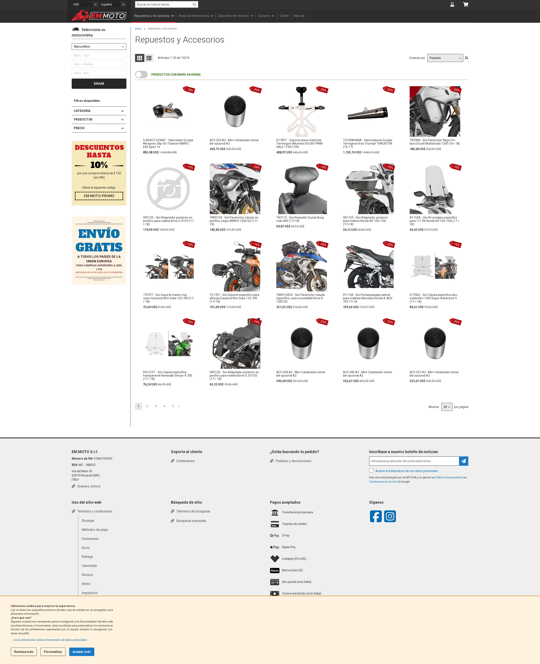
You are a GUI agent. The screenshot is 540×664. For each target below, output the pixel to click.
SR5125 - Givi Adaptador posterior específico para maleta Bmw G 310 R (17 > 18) (168, 221)
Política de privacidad (448, 477)
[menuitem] (154, 16)
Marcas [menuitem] (299, 15)
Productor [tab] (83, 119)
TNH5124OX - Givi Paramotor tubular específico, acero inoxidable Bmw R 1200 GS (300, 298)
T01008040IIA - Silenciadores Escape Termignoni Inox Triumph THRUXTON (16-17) (367, 143)
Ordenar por (417, 58)
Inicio (138, 28)
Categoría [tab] (82, 111)
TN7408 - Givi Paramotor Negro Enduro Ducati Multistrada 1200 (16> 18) (435, 141)
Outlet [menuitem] (284, 15)
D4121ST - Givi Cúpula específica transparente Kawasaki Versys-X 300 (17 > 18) (167, 375)
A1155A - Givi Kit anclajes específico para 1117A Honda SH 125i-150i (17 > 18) (434, 221)
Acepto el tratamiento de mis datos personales (406, 471)
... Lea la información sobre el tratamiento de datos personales (49, 639)
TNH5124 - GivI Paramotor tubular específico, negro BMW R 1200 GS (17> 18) (234, 221)
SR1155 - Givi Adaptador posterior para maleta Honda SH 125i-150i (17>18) (365, 221)
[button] (85, 4)
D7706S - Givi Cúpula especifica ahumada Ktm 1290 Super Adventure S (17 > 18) (434, 298)
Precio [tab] (79, 128)
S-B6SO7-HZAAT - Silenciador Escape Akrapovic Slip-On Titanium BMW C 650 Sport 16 (168, 143)
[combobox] (166, 4)
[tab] (99, 33)
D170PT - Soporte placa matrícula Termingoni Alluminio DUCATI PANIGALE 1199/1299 (299, 143)
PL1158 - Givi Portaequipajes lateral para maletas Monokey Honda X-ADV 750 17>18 (367, 298)
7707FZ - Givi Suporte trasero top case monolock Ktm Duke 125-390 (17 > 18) (168, 298)
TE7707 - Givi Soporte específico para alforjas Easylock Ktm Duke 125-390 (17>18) (234, 298)
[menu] (301, 16)
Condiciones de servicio (383, 481)
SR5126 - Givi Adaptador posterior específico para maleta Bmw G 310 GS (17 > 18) (235, 375)
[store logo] (99, 16)
